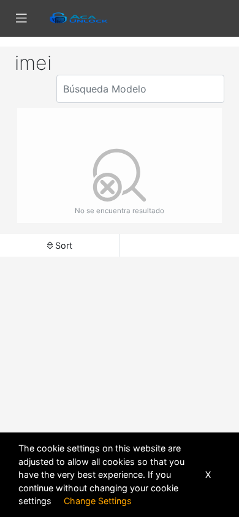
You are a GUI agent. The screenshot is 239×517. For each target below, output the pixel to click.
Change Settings (98, 501)
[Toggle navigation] (21, 18)
